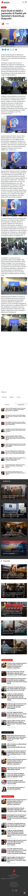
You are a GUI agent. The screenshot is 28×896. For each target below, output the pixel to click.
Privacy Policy (14, 886)
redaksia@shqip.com (14, 877)
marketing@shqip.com (10, 878)
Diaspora (12, 397)
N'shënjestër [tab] (21, 404)
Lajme (4, 7)
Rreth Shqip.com (14, 882)
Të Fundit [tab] (7, 404)
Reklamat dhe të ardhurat (14, 885)
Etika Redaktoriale (14, 883)
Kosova (18, 397)
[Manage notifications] (24, 893)
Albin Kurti (4, 397)
